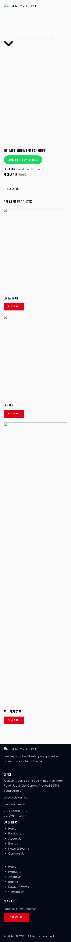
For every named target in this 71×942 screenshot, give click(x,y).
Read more (14, 306)
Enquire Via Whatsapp (23, 160)
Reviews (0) (13, 188)
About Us (14, 839)
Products (14, 833)
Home (12, 828)
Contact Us (16, 853)
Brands (13, 843)
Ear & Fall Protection (31, 169)
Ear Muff (9, 405)
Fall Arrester (12, 712)
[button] (35, 861)
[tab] (13, 189)
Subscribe (16, 917)
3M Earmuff (11, 298)
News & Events (18, 849)
